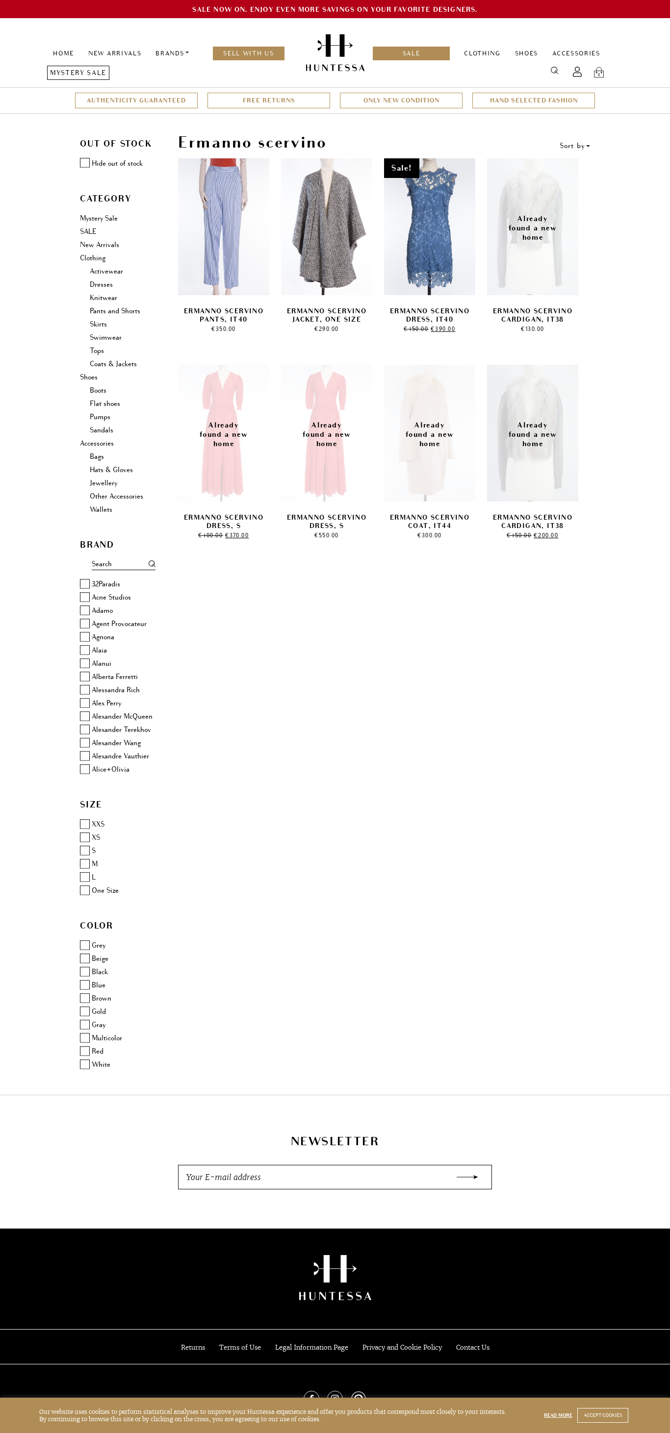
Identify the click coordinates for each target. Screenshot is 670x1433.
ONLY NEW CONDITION (401, 100)
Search (554, 70)
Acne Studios (111, 597)
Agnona (103, 637)
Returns (193, 1347)
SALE (88, 231)
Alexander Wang (116, 743)
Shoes (526, 53)
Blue (98, 985)
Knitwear (103, 297)
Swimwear (106, 337)
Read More (558, 1415)
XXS (98, 824)
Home (63, 53)
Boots (98, 390)
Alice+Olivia (110, 769)
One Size (105, 890)
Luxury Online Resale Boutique (335, 1277)
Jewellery (103, 483)
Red (97, 1051)
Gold (99, 1011)
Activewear (106, 271)
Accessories (576, 53)
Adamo (102, 610)
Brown (101, 998)
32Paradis (106, 584)
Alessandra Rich (116, 690)
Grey (98, 945)
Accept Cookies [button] (603, 1415)
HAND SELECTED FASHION (534, 100)
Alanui (101, 663)
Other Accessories (116, 496)
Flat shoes (105, 403)
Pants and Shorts (115, 311)
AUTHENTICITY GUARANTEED (136, 100)
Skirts (98, 324)
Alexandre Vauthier (120, 756)
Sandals (101, 430)
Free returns (269, 100)
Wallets (101, 509)
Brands (169, 53)
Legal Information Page (311, 1347)
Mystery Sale (78, 73)
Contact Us (473, 1347)
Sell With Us (248, 53)
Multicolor (107, 1038)
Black (100, 972)
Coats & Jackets (113, 364)
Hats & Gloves (111, 470)
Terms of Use (240, 1347)
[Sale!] (429, 225)
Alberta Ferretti (115, 676)
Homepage (335, 53)
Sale (411, 53)
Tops (97, 350)
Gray (98, 1025)
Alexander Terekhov (121, 729)
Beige (100, 958)
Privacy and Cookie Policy (402, 1347)
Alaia (99, 650)
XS (96, 837)
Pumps (100, 417)
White (101, 1064)
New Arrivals (114, 53)
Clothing (482, 53)
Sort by (572, 146)
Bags (97, 456)
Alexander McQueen (122, 716)
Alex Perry (106, 703)
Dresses (101, 284)
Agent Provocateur (119, 624)
